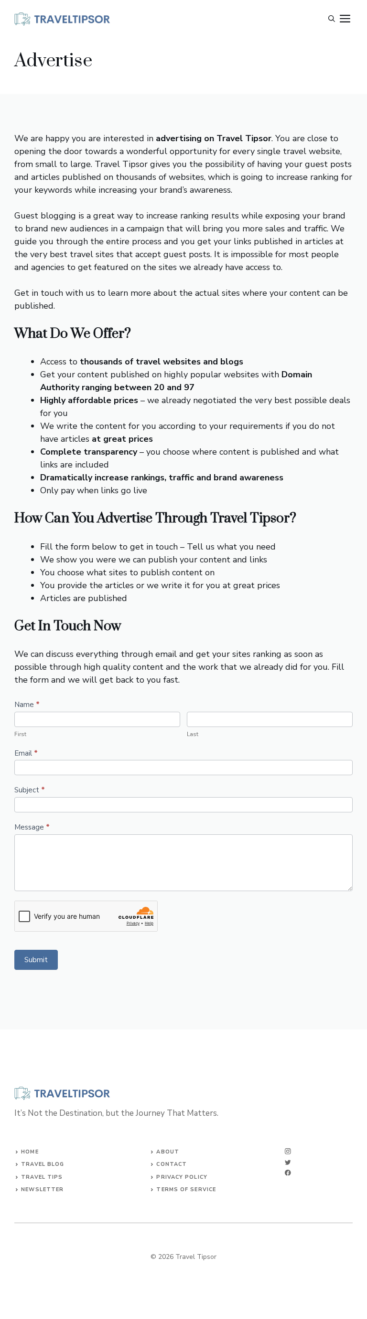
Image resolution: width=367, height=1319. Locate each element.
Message (32, 827)
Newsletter (42, 1189)
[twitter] (288, 1162)
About (167, 1151)
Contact (171, 1164)
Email (26, 753)
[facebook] (288, 1173)
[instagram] (288, 1151)
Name (27, 704)
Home (29, 1151)
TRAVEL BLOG (42, 1164)
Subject (29, 790)
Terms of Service (186, 1189)
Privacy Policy (181, 1177)
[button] (331, 19)
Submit (36, 960)
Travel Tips (42, 1177)
